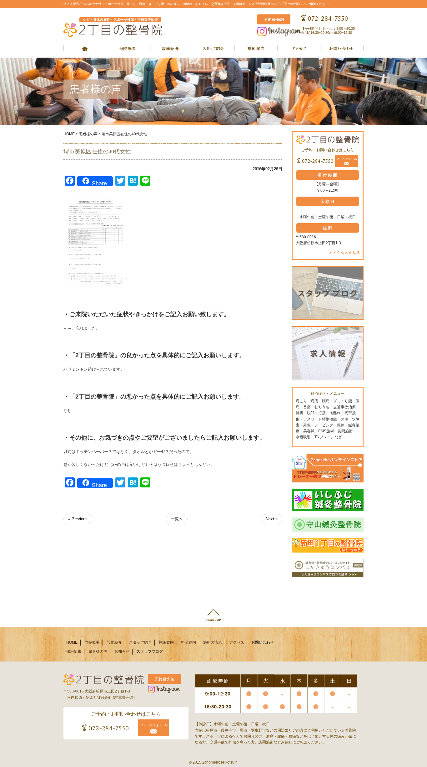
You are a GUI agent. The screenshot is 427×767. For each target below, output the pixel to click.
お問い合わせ (262, 642)
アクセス (236, 642)
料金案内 (188, 642)
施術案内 (166, 642)
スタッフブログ (150, 651)
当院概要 (92, 642)
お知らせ (121, 651)
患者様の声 (88, 134)
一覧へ (177, 519)
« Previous (78, 519)
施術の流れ (212, 642)
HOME (69, 134)
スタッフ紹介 (140, 642)
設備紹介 (114, 642)
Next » (272, 519)
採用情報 (73, 651)
